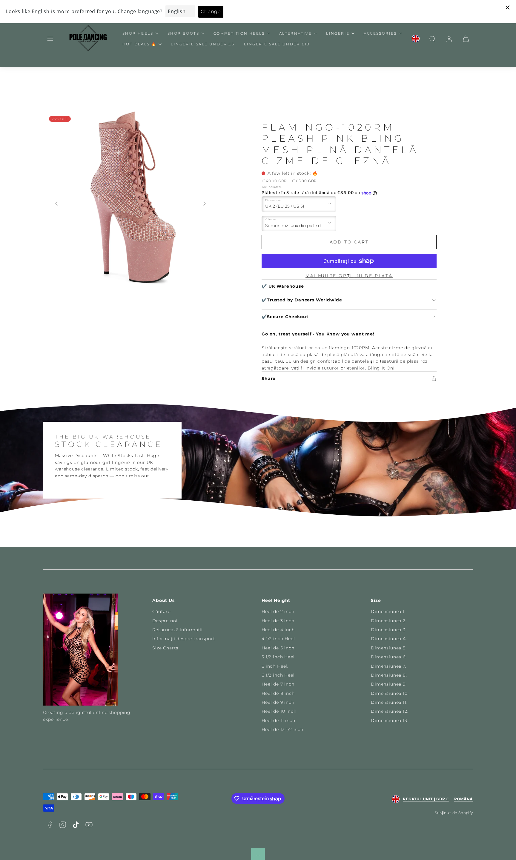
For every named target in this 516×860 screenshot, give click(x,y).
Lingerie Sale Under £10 (277, 44)
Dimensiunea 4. (389, 638)
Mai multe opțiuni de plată (349, 275)
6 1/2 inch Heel (278, 675)
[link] (415, 39)
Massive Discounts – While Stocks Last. (101, 455)
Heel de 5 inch (278, 648)
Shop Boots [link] (183, 33)
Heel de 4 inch (278, 629)
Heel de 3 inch (278, 620)
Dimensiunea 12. (389, 711)
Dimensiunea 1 (388, 611)
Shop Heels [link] (137, 33)
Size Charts (165, 648)
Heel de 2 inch (278, 611)
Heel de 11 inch (278, 720)
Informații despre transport (183, 638)
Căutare (161, 611)
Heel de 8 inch (278, 693)
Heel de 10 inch (279, 711)
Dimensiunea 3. (389, 629)
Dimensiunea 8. (389, 675)
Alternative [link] (295, 33)
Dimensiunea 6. (389, 657)
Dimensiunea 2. (389, 620)
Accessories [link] (380, 33)
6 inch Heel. (275, 666)
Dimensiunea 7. (388, 666)
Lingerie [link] (337, 33)
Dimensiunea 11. (389, 702)
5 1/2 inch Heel (278, 657)
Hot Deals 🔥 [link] (139, 44)
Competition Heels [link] (239, 33)
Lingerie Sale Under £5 (202, 44)
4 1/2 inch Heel (278, 638)
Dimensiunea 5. (389, 648)
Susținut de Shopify (454, 812)
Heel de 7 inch (278, 684)
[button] (50, 39)
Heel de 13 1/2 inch (282, 729)
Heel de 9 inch (278, 702)
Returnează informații (177, 629)
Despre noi (164, 620)
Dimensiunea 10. (390, 693)
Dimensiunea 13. (389, 720)
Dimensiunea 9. (389, 684)
